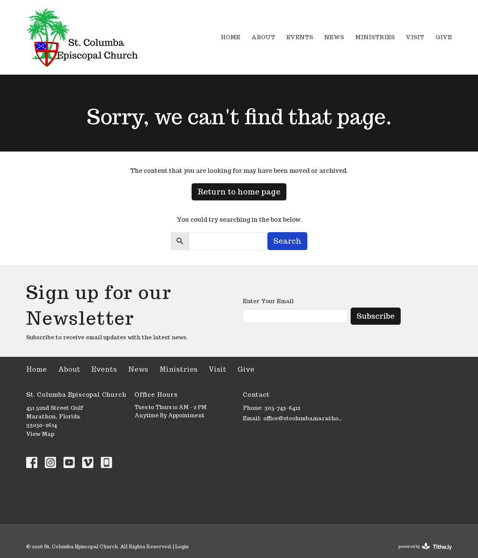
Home (230, 37)
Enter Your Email (268, 301)
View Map (40, 433)
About (263, 37)
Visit (415, 37)
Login (182, 546)
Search (287, 241)
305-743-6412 (282, 407)
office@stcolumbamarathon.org (303, 418)
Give (443, 37)
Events (299, 37)
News (334, 37)
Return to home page (239, 192)
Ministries (375, 37)
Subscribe (376, 316)
